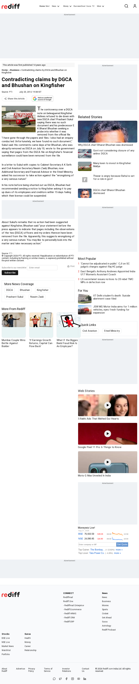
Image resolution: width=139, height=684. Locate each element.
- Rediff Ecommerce (72, 609)
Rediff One (68, 601)
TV (93, 6)
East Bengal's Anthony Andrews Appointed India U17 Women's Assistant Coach (108, 273)
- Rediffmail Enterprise (73, 605)
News (54, 6)
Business (14, 70)
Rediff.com (108, 669)
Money (65, 6)
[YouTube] (78, 679)
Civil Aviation (90, 330)
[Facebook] (66, 679)
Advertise (20, 669)
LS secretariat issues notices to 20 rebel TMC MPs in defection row (107, 281)
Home (42, 6)
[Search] (126, 6)
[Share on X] (60, 679)
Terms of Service (48, 670)
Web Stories (86, 391)
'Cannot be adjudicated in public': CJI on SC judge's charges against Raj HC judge (105, 265)
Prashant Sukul (14, 296)
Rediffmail (68, 597)
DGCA (9, 290)
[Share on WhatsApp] (54, 679)
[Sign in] (134, 6)
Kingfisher (42, 290)
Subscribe (9, 272)
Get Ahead (107, 617)
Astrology (106, 626)
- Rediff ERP (68, 622)
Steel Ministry (112, 330)
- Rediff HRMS (69, 613)
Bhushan (25, 290)
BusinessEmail (79, 6)
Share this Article (16, 99)
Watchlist (6, 650)
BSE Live (6, 638)
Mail (47, 6)
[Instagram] (72, 679)
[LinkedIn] (84, 679)
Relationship (30, 650)
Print (72, 266)
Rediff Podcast (109, 630)
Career (28, 646)
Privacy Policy (31, 670)
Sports (105, 609)
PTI (10, 92)
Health (28, 638)
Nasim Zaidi (37, 296)
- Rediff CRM (69, 617)
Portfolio (6, 654)
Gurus (88, 6)
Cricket (105, 613)
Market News (8, 646)
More (99, 6)
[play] (107, 405)
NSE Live (6, 642)
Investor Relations (66, 670)
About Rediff (4, 670)
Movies (105, 605)
